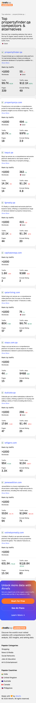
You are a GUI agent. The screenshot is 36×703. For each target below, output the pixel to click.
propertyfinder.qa (18, 14)
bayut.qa (9, 152)
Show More (5, 63)
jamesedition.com (13, 482)
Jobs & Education (9, 659)
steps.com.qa (11, 342)
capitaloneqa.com (13, 253)
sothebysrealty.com (14, 532)
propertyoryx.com (13, 102)
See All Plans (18, 608)
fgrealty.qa (10, 203)
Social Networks (8, 656)
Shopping (5, 649)
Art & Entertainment (9, 662)
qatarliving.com (12, 292)
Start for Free (18, 601)
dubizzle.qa (10, 393)
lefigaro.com (11, 443)
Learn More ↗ (18, 615)
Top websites (6, 14)
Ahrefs (18, 696)
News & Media (7, 652)
